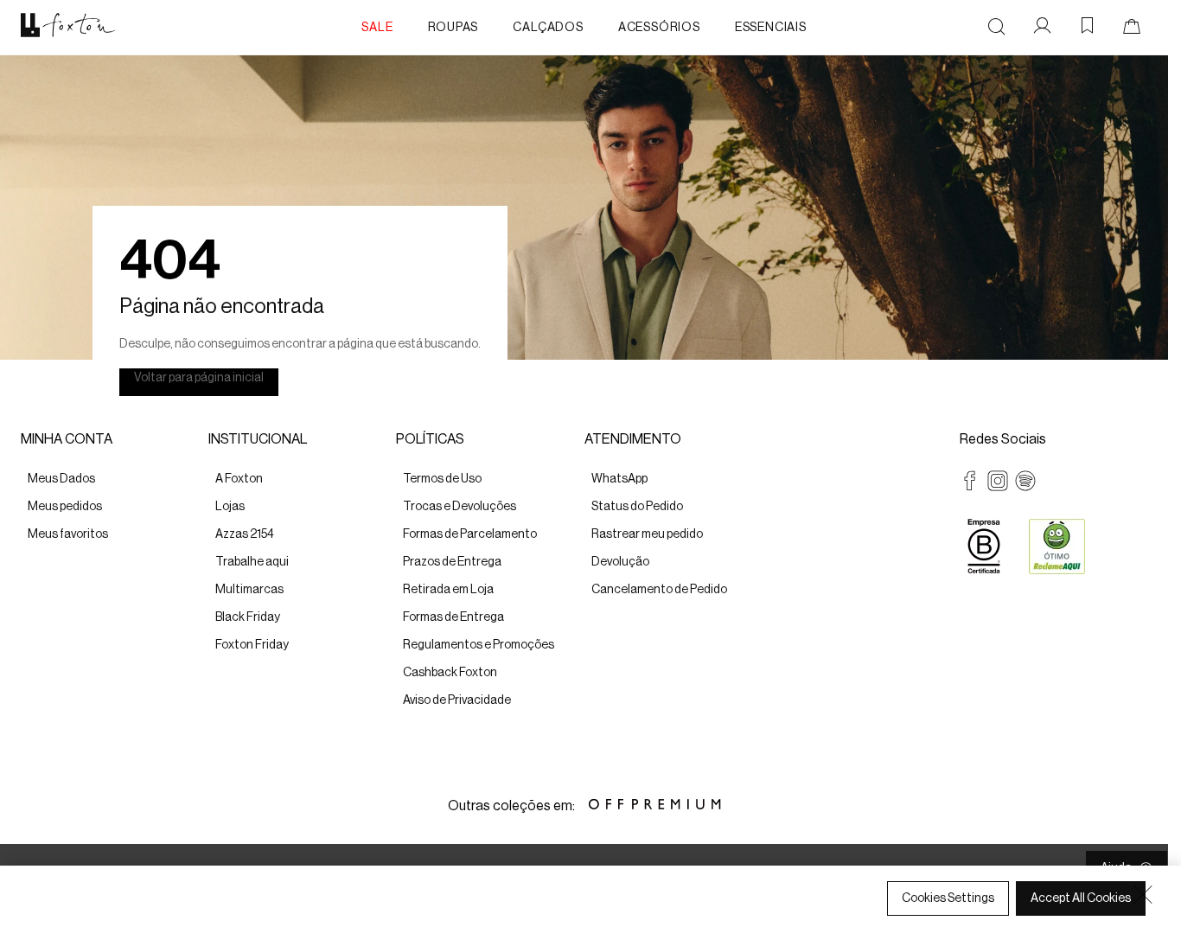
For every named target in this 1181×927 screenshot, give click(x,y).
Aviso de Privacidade (251, 910)
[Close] (1143, 894)
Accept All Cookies (1081, 898)
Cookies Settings (948, 898)
